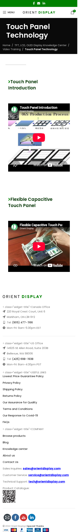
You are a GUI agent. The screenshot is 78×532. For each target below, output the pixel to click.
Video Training (12, 49)
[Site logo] (39, 12)
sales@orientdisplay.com (42, 468)
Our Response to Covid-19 (20, 415)
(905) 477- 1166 (22, 322)
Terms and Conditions (18, 409)
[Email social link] (38, 3)
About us (9, 455)
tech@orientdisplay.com (46, 481)
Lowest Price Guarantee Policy (23, 376)
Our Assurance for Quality (20, 402)
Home (6, 45)
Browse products (14, 436)
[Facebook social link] (34, 3)
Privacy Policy (11, 383)
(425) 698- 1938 (22, 359)
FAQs (6, 422)
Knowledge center (15, 449)
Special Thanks (35, 526)
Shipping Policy (12, 389)
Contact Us (10, 462)
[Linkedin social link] (43, 3)
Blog (6, 442)
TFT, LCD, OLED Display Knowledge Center (41, 45)
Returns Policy (12, 396)
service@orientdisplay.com (48, 475)
